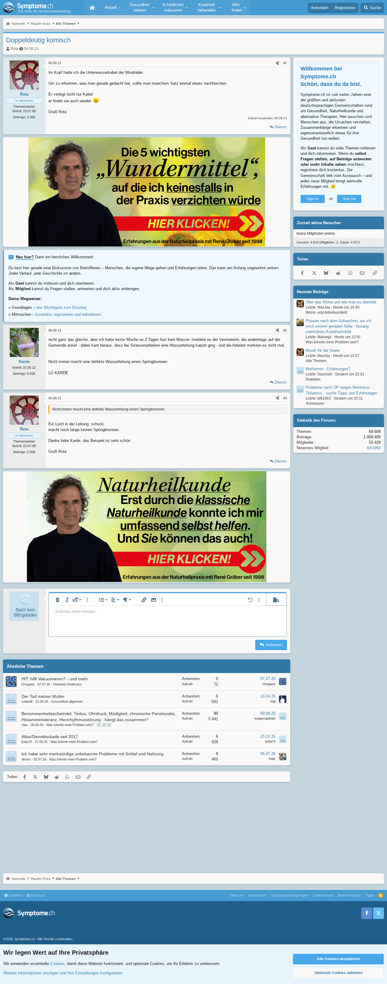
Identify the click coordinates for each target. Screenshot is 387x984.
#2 (285, 330)
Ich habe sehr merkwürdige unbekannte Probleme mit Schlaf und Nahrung (92, 753)
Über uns (236, 895)
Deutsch (37, 895)
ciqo (24, 725)
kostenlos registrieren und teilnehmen (68, 314)
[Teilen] (277, 63)
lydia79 (26, 742)
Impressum (258, 895)
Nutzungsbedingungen (290, 895)
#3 (285, 398)
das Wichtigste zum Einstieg (61, 307)
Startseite (92, 7)
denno (26, 759)
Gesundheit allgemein (67, 701)
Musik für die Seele (323, 350)
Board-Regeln (349, 895)
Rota (14, 49)
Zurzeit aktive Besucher (319, 223)
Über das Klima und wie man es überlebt (341, 302)
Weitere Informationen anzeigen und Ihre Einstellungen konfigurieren (62, 973)
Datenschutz (323, 895)
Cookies (15, 895)
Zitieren (280, 127)
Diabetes (313, 379)
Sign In (312, 199)
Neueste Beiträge (312, 291)
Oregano (27, 684)
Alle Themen (316, 360)
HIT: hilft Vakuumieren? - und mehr (54, 678)
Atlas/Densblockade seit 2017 (49, 736)
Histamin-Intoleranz (67, 684)
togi (272, 701)
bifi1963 (374, 448)
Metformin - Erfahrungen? (328, 369)
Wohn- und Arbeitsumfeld (326, 312)
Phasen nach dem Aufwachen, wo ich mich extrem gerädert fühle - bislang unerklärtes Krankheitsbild (338, 326)
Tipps (369, 895)
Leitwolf (26, 701)
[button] (112, 7)
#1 (285, 63)
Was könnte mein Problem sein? (69, 725)
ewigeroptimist (265, 718)
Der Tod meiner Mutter (43, 696)
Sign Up (349, 199)
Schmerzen (315, 403)
